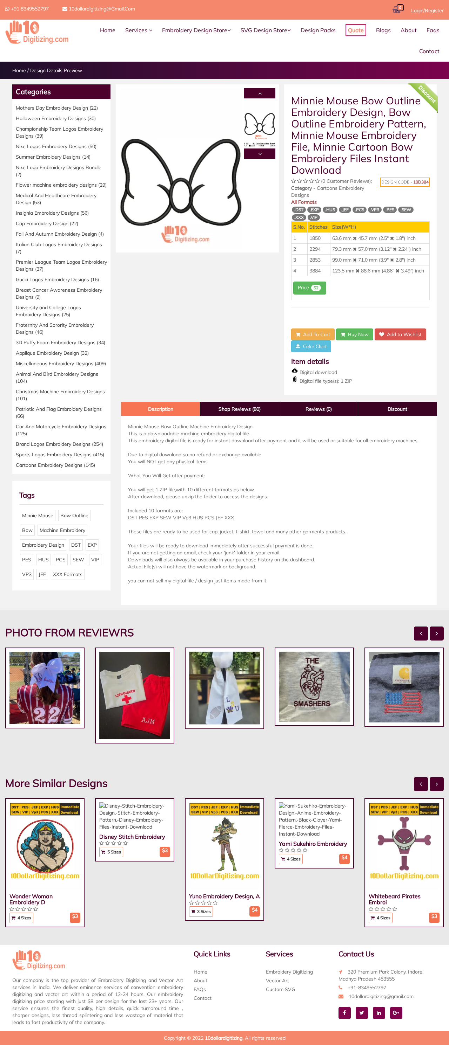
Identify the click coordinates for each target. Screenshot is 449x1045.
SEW (78, 559)
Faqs (433, 30)
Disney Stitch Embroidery (132, 836)
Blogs (383, 30)
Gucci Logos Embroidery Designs (57, 279)
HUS (43, 559)
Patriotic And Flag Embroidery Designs (59, 412)
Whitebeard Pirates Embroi (395, 899)
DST (76, 545)
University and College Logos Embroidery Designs (48, 311)
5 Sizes (113, 851)
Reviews (319, 409)
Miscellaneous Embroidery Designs (61, 363)
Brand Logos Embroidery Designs (59, 444)
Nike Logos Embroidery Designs (56, 146)
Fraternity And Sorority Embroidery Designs (55, 328)
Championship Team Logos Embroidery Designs (59, 132)
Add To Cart (315, 334)
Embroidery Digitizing (289, 972)
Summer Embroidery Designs (53, 157)
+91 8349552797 (29, 9)
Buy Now (357, 334)
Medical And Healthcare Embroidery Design (56, 199)
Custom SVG (280, 989)
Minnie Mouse (37, 515)
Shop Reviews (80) (240, 409)
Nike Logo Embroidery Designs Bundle (58, 171)
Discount (397, 409)
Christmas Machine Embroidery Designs (60, 395)
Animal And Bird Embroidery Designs (57, 377)
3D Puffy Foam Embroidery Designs (60, 342)
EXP (92, 545)
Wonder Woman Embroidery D (31, 899)
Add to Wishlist (403, 334)
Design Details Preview (56, 70)
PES (26, 559)
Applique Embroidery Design (52, 353)
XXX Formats (67, 574)
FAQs (200, 989)
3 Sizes (203, 911)
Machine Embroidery (62, 530)
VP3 (27, 574)
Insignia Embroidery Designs (52, 213)
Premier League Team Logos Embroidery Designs (61, 265)
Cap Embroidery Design (47, 223)
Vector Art (277, 980)
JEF (42, 574)
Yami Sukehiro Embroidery (313, 843)
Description (160, 409)
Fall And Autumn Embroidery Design (60, 234)
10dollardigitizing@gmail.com (101, 9)
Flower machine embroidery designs (61, 185)
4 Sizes (23, 917)
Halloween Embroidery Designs (56, 118)
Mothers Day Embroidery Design (57, 108)
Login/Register (427, 10)
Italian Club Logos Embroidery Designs (59, 248)
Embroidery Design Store (194, 30)
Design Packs (318, 30)
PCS (61, 559)
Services (137, 30)
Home (107, 30)
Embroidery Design (43, 545)
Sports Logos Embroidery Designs (60, 454)
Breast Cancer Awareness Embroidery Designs (59, 293)
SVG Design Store (264, 30)
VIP (95, 559)
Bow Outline (74, 515)
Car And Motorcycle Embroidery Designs (61, 430)
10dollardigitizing (223, 1038)
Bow (27, 530)
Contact (429, 51)
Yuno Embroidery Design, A (224, 896)
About (409, 30)
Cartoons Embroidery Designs (55, 465)
